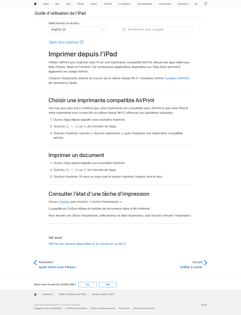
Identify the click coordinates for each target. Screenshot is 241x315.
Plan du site (124, 308)
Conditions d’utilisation (76, 308)
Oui (87, 284)
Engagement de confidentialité (48, 308)
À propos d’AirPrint (176, 78)
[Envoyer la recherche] (124, 29)
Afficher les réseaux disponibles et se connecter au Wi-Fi (87, 243)
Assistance (47, 294)
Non (108, 284)
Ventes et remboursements (103, 308)
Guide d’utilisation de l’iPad (60, 13)
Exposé (64, 201)
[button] (196, 4)
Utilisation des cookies (143, 308)
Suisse (204, 305)
